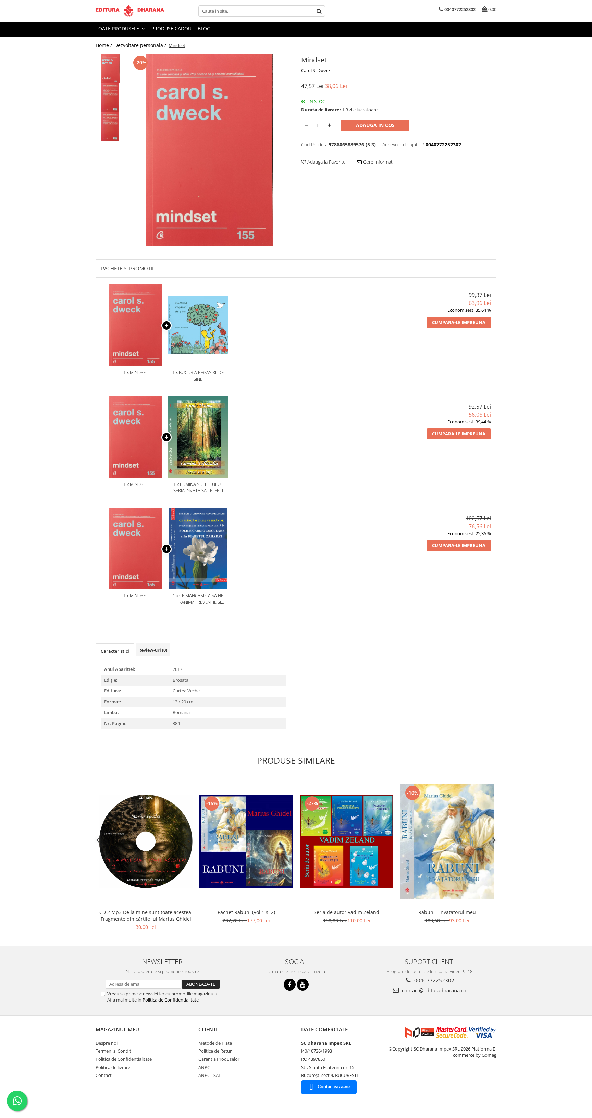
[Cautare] (319, 11)
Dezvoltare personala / (141, 45)
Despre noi (107, 1043)
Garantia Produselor (218, 1059)
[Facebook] (290, 985)
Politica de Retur (215, 1051)
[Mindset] (209, 150)
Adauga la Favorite (326, 162)
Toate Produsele (118, 28)
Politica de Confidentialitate (171, 1000)
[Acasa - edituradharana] (130, 11)
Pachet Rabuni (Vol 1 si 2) (246, 912)
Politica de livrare (113, 1067)
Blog (204, 28)
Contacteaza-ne (334, 1086)
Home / (104, 45)
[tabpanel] (209, 150)
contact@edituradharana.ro (433, 990)
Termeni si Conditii (114, 1051)
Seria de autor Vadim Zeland (346, 912)
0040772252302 (433, 980)
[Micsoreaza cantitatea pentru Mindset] (306, 125)
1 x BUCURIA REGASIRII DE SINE (198, 375)
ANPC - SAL (209, 1075)
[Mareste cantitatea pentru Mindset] (329, 125)
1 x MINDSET (135, 372)
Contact (104, 1075)
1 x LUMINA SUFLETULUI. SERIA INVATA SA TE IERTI (198, 487)
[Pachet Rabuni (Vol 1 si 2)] (246, 841)
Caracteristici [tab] (115, 651)
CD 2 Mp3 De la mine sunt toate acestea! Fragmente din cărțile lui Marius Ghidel (146, 915)
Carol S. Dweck (316, 70)
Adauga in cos (375, 125)
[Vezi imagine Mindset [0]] (110, 68)
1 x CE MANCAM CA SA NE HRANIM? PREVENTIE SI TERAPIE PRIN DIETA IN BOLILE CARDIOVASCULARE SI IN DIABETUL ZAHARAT (198, 598)
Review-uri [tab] (152, 650)
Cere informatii (378, 162)
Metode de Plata (215, 1043)
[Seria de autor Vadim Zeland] (346, 841)
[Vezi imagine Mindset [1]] (110, 97)
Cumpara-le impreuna (458, 322)
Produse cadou (171, 28)
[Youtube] (303, 985)
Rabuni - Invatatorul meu (447, 912)
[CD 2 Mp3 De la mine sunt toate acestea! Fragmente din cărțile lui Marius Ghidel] (146, 841)
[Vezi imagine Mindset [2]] (110, 126)
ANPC (204, 1067)
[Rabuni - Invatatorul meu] (447, 841)
